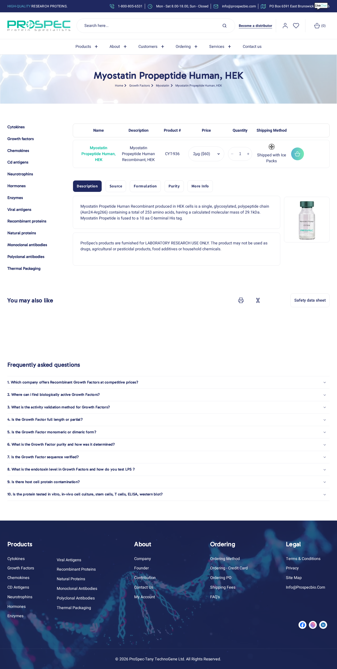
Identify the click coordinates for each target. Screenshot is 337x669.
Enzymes (15, 616)
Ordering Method (225, 559)
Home (119, 85)
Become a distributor (255, 25)
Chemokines (18, 578)
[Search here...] (224, 25)
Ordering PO (220, 578)
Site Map (294, 578)
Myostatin (162, 85)
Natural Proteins (71, 579)
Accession (270, 300)
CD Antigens (18, 587)
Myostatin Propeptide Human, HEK (198, 85)
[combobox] (156, 25)
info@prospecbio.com (305, 587)
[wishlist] (296, 25)
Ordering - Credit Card (229, 568)
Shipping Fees (222, 587)
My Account (144, 597)
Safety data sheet (310, 300)
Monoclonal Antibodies (77, 589)
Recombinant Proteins (76, 569)
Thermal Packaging (74, 608)
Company (142, 559)
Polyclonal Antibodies (76, 598)
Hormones (16, 607)
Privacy (292, 568)
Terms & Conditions (303, 559)
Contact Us (143, 587)
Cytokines (16, 559)
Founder (141, 568)
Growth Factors (139, 85)
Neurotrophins (19, 597)
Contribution (145, 578)
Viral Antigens (69, 560)
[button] (88, 46)
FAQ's (215, 597)
